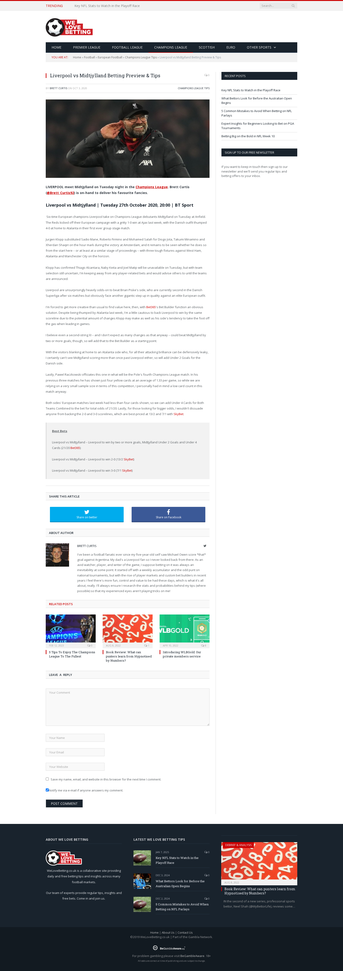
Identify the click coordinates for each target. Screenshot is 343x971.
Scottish (207, 47)
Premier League (86, 47)
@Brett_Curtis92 (60, 193)
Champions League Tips (141, 57)
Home (77, 57)
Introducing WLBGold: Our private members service (182, 654)
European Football (110, 57)
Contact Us (185, 932)
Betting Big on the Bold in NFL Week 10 (248, 136)
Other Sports (259, 47)
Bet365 (151, 307)
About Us (168, 932)
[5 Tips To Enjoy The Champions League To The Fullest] (71, 630)
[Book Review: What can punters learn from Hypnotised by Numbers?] (128, 630)
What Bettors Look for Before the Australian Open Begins (118, 6)
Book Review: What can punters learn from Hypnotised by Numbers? (129, 656)
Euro (230, 47)
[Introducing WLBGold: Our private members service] (185, 630)
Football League (127, 47)
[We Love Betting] (69, 26)
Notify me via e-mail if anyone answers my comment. (86, 790)
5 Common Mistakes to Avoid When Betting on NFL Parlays (182, 906)
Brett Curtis (58, 88)
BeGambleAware (192, 956)
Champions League (170, 47)
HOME (56, 47)
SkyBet (178, 414)
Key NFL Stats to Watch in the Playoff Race (250, 90)
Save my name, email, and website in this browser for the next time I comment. (106, 779)
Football (89, 57)
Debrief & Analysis (238, 845)
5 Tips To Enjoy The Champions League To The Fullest (72, 654)
